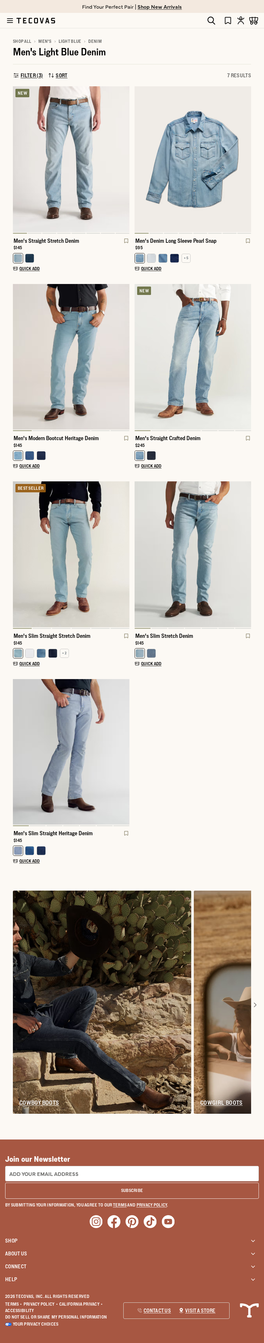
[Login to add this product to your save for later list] (125, 244)
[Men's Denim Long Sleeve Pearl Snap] (193, 159)
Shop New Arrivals (159, 6)
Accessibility (19, 1310)
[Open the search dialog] (211, 20)
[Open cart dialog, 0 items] (254, 20)
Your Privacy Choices (36, 1324)
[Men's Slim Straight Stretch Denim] (71, 554)
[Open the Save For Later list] (228, 20)
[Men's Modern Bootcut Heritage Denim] (71, 357)
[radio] (18, 258)
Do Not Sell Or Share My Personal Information (56, 1316)
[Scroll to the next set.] (255, 1005)
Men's (44, 41)
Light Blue (70, 41)
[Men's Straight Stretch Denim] (71, 159)
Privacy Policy (41, 1304)
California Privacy (81, 1304)
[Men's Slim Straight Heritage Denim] (71, 752)
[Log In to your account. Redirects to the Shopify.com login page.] (241, 20)
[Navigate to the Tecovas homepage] (35, 21)
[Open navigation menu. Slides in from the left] (10, 20)
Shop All (22, 41)
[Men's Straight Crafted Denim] (193, 357)
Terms (13, 1304)
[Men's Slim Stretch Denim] (193, 554)
